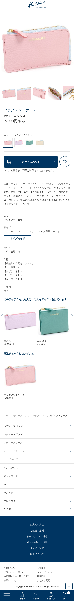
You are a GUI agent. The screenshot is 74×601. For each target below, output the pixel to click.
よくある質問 (43, 580)
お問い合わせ (10, 580)
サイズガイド (17, 238)
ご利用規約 (9, 568)
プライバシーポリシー (14, 572)
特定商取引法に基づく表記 (17, 576)
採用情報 (41, 576)
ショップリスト (44, 572)
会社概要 (41, 568)
